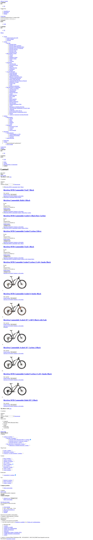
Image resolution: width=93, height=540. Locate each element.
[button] (8, 196)
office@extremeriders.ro (9, 509)
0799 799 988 (9, 144)
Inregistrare (6, 12)
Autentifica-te (6, 11)
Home (4, 162)
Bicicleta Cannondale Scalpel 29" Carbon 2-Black (22, 348)
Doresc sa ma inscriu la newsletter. (10, 520)
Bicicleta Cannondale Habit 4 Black (16, 200)
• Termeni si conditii (8, 527)
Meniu (2, 32)
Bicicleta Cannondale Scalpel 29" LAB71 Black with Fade (25, 320)
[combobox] (7, 19)
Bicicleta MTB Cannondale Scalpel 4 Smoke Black (22, 294)
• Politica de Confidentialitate (10, 528)
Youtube (5, 512)
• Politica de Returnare (8, 529)
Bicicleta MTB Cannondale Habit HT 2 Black (20, 400)
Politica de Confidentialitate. (33, 522)
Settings (2, 148)
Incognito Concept (10, 538)
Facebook (5, 511)
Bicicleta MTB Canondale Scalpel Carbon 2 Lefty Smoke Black (27, 262)
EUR (4, 24)
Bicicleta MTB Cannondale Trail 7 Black (18, 190)
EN (4, 6)
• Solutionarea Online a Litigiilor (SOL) (12, 532)
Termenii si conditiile (20, 522)
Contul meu (3, 147)
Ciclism (5, 163)
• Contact (5, 525)
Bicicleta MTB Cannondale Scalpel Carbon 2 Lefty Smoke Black (27, 374)
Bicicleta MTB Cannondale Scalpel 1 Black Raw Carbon (24, 216)
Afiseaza (3, 184)
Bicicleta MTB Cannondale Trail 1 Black (18, 247)
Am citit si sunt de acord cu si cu (21, 522)
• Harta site (6, 531)
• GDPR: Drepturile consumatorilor (11, 533)
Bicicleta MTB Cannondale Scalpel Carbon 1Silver (22, 231)
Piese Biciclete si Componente (10, 164)
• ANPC (5, 535)
